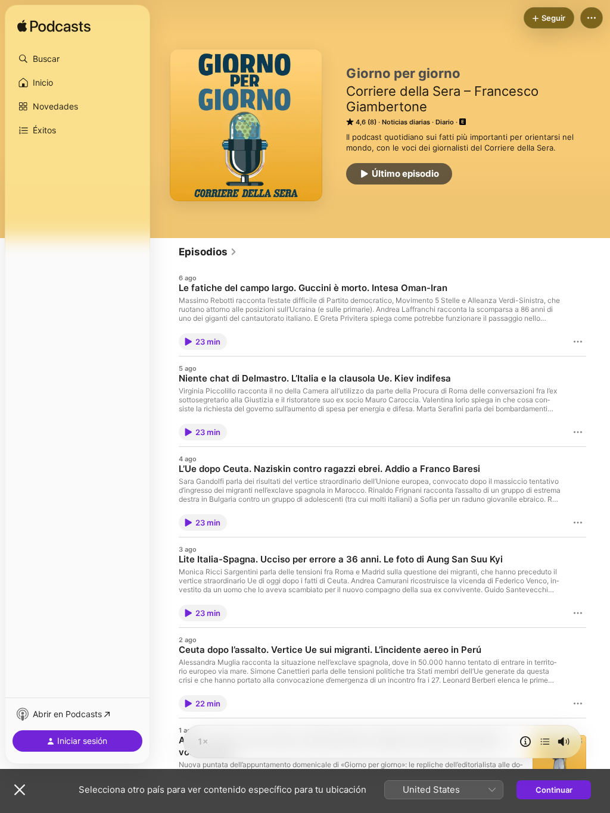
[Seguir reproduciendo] (545, 741)
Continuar (554, 790)
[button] (77, 59)
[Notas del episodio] (525, 741)
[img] (54, 27)
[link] (208, 251)
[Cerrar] (19, 789)
